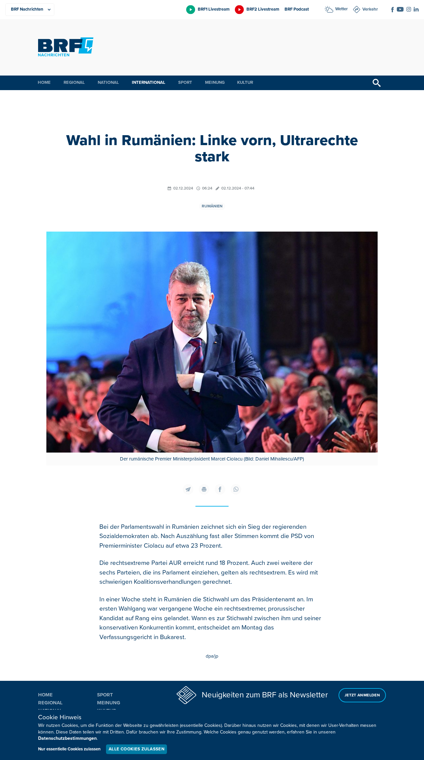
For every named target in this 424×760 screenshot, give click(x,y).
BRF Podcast (297, 9)
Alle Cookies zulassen (136, 749)
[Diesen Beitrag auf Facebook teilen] (220, 489)
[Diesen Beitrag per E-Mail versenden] (188, 489)
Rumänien (212, 206)
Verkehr (370, 9)
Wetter (341, 9)
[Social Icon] (392, 9)
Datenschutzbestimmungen (67, 738)
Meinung (215, 82)
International (148, 82)
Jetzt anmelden (362, 695)
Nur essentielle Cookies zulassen (69, 749)
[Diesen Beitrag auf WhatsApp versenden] (236, 489)
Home (44, 82)
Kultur (245, 82)
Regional (74, 82)
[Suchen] (377, 83)
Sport (185, 82)
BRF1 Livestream (214, 9)
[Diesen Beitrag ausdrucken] (204, 489)
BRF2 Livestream (262, 9)
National (108, 82)
